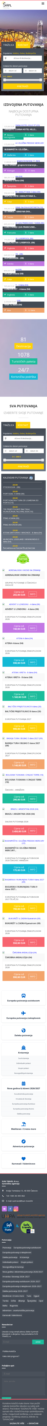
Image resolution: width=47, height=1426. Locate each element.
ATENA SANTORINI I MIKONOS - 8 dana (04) (22, 532)
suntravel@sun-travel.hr (22, 1201)
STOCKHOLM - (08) (11, 487)
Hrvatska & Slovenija (23, 1099)
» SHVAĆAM (32, 1423)
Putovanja (7, 1247)
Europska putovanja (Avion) (23, 1109)
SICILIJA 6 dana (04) (14, 273)
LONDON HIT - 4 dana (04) (17, 289)
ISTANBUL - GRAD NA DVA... (18, 211)
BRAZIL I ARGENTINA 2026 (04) (20, 814)
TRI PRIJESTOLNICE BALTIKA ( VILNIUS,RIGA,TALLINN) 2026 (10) (18, 510)
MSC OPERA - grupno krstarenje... (21, 165)
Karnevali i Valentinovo (12, 1315)
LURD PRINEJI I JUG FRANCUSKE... (20, 227)
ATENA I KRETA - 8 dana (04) (18, 677)
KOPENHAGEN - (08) (14, 258)
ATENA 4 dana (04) (14, 643)
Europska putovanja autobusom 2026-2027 (21, 1281)
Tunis (29, 1296)
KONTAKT (23, 44)
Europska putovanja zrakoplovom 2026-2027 (22, 1286)
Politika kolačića (9, 1351)
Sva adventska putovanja (23, 1094)
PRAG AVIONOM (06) (12, 524)
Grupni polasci (23, 1068)
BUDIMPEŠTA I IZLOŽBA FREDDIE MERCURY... (20, 849)
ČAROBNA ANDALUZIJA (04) (18, 957)
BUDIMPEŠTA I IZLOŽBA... (17, 149)
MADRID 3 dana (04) (14, 180)
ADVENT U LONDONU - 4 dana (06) (22, 609)
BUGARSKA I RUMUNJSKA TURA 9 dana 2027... (21, 888)
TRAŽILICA (8, 44)
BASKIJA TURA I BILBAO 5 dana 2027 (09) (22, 744)
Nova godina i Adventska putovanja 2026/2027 (23, 1271)
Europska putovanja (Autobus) (23, 1104)
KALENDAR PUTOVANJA (15, 477)
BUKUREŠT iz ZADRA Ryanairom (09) (22, 923)
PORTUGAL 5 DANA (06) (13, 493)
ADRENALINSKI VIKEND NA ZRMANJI (22, 575)
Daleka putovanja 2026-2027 (15, 1291)
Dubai (22, 53)
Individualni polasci (23, 1063)
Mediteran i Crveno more (13, 1296)
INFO (32, 594)
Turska (5, 1300)
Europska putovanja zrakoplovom (17, 1252)
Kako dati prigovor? (11, 1356)
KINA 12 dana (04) (13, 304)
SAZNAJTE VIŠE (17, 1423)
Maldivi (16, 53)
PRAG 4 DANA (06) (11, 518)
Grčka (13, 1300)
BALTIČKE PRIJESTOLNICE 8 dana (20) (23, 711)
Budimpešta (31, 53)
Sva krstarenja (23, 1058)
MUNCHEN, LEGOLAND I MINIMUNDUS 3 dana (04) (21, 540)
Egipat (36, 1296)
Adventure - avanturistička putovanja (18, 1310)
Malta (5, 1305)
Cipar (41, 1300)
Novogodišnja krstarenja (23, 1073)
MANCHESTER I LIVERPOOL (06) (20, 242)
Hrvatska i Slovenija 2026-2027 (16, 1276)
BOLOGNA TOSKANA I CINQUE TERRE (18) (23, 781)
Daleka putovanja (23, 1114)
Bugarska (14, 1305)
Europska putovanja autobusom (27, 1247)
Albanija (21, 1300)
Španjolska (31, 1300)
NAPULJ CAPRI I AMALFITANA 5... (20, 196)
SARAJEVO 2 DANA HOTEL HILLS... (21, 129)
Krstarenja (24, 1257)
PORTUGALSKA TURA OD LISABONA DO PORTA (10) (20, 501)
